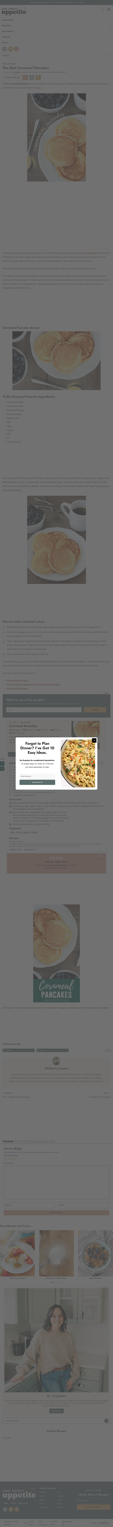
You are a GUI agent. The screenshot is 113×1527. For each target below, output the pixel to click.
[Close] (94, 740)
